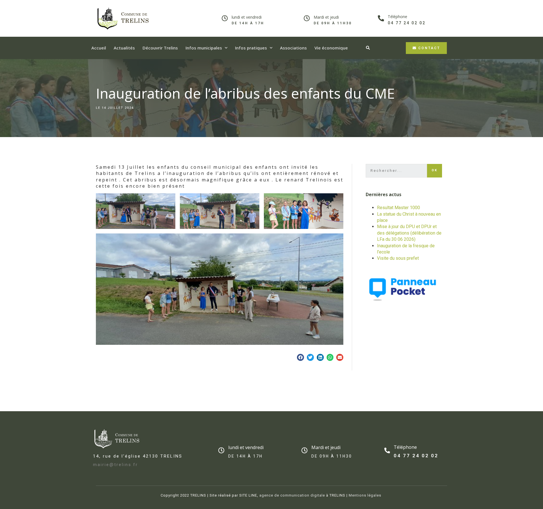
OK (435, 170)
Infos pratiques (251, 48)
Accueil (98, 48)
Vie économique (331, 48)
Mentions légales (365, 495)
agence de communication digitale (291, 495)
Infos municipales (204, 48)
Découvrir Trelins (160, 48)
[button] (426, 48)
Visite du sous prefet (398, 258)
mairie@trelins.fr (115, 464)
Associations (293, 48)
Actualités (124, 48)
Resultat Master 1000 (398, 207)
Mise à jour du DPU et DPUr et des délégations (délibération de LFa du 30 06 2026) (409, 233)
